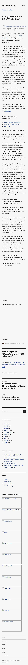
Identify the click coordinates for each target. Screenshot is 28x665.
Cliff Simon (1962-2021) (10, 463)
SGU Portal (7, 126)
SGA (3, 648)
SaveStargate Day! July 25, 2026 (13, 455)
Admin (6, 424)
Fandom (6, 428)
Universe (21, 343)
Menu (23, 5)
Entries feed (7, 481)
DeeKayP (6, 343)
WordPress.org (8, 486)
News (17, 343)
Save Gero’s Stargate (10, 457)
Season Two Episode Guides (12, 122)
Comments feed (8, 484)
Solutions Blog (8, 5)
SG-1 (5, 438)
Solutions (5, 656)
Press (5, 436)
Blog (3, 637)
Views (5, 442)
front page (7, 111)
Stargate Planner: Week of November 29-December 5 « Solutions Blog (13, 364)
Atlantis (6, 426)
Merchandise (8, 432)
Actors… (4, 641)
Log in (5, 479)
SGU (3, 652)
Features (6, 430)
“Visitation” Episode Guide (12, 124)
